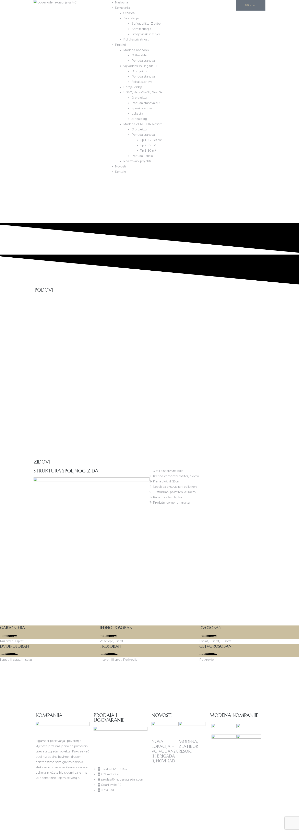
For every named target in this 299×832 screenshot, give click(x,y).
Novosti (120, 166)
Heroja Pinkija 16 (134, 87)
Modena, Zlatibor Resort (188, 746)
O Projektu (139, 55)
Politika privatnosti (136, 39)
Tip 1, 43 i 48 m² (151, 140)
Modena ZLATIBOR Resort (142, 124)
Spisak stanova (142, 82)
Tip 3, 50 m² (148, 150)
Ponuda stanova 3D (146, 103)
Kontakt (120, 172)
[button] (112, 181)
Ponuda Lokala (142, 156)
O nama (129, 13)
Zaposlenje (131, 18)
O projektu (139, 71)
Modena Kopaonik (136, 50)
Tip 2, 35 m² (148, 145)
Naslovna (121, 2)
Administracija (141, 29)
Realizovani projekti (137, 161)
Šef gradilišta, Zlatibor (147, 23)
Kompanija (122, 8)
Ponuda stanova (143, 60)
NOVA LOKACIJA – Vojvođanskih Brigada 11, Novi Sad (165, 751)
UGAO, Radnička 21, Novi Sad (143, 92)
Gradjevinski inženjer (146, 34)
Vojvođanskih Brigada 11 (140, 66)
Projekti (120, 45)
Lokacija (137, 113)
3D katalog (139, 119)
